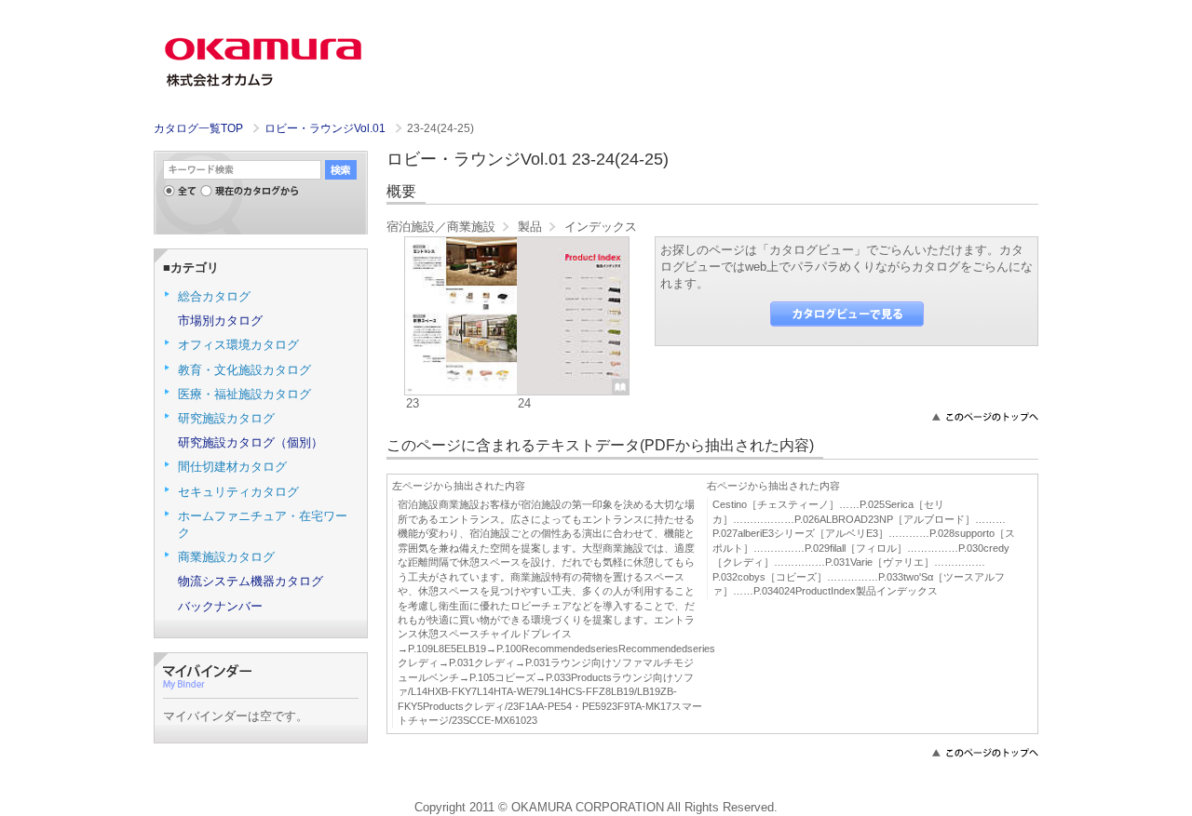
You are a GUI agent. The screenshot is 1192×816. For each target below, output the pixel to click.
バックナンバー (220, 606)
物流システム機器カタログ (250, 581)
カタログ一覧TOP (198, 128)
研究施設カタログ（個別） (250, 442)
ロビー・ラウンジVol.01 (326, 128)
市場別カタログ (220, 321)
